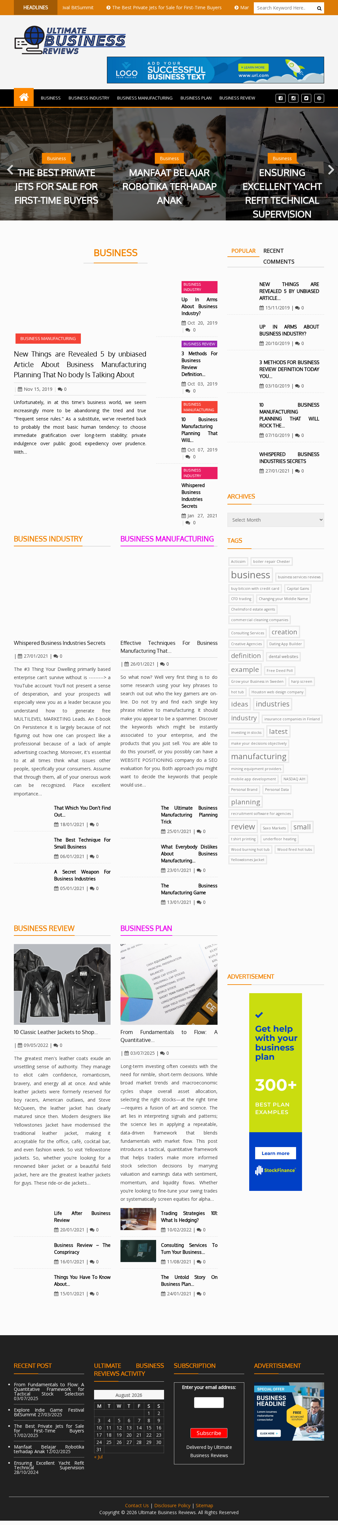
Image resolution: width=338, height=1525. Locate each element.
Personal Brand (244, 789)
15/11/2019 (277, 307)
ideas (239, 703)
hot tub (237, 692)
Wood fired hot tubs (294, 849)
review (243, 826)
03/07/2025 (142, 1053)
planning (245, 801)
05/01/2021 (72, 888)
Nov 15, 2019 (38, 389)
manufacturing (259, 756)
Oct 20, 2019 (202, 323)
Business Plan (196, 98)
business (250, 574)
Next (329, 164)
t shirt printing (243, 839)
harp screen (301, 681)
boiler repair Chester (271, 561)
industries (272, 703)
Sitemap (204, 1505)
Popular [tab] (243, 250)
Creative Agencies (246, 644)
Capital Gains (298, 588)
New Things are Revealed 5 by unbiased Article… (289, 291)
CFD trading (241, 598)
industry (244, 717)
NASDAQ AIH (294, 779)
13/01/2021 (179, 902)
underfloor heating (279, 839)
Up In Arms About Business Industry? (199, 306)
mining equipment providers (256, 768)
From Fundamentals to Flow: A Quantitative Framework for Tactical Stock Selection (49, 1389)
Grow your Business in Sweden (257, 681)
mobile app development (253, 779)
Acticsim (238, 561)
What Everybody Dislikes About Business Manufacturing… (189, 853)
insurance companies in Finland (292, 719)
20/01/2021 (72, 1229)
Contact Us (137, 1505)
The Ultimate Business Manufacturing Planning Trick (189, 814)
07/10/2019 (277, 435)
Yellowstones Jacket (247, 859)
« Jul (98, 1456)
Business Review (237, 98)
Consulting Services (247, 633)
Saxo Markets (274, 828)
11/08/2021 (179, 1261)
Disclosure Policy (172, 1505)
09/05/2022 (36, 1045)
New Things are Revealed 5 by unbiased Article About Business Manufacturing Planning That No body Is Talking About (80, 364)
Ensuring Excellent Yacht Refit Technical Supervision (49, 1465)
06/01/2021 (72, 856)
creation (284, 631)
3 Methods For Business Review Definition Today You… (289, 369)
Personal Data (277, 789)
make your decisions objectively (259, 743)
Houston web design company (277, 692)
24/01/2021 (179, 1293)
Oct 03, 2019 (202, 384)
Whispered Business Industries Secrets (59, 643)
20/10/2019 (277, 343)
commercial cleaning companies (259, 620)
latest (278, 731)
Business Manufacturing (145, 98)
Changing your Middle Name (283, 598)
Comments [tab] (278, 261)
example (245, 669)
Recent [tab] (273, 250)
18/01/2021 (72, 824)
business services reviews (299, 577)
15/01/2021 (72, 1293)
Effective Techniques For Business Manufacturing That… (168, 647)
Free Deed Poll (280, 670)
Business (51, 98)
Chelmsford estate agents (253, 609)
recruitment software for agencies (261, 813)
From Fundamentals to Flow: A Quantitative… (168, 1036)
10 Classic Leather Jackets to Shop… (56, 1032)
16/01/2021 (72, 1261)
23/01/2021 (179, 870)
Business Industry (89, 98)
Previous (8, 164)
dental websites (283, 656)
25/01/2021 (179, 831)
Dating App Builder (285, 644)
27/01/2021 (36, 656)
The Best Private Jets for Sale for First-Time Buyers (136, 7)
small (302, 826)
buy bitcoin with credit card (255, 588)
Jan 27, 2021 (202, 515)
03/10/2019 (277, 386)
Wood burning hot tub (250, 849)
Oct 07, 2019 (202, 449)
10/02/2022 (179, 1229)
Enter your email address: (209, 1387)
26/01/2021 (142, 664)
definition (246, 655)
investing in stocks (246, 732)
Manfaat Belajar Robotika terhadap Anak (87, 186)
